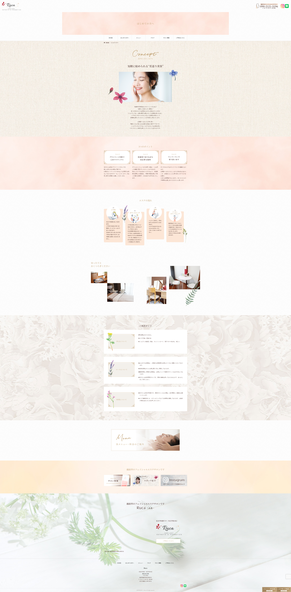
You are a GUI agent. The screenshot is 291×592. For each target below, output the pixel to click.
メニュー (138, 38)
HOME (111, 38)
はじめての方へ (124, 38)
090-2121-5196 (145, 573)
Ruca (145, 568)
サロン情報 (166, 38)
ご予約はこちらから (168, 541)
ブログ (152, 38)
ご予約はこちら (180, 38)
